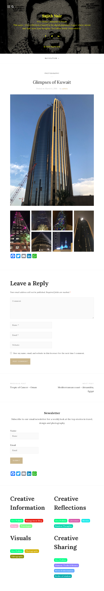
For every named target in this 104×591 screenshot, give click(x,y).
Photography (52, 73)
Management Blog (34, 520)
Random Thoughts (63, 526)
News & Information (64, 570)
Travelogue (26, 526)
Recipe (14, 526)
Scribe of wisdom (63, 576)
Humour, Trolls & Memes (66, 565)
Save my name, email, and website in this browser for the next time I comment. (48, 353)
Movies (85, 520)
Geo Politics (16, 520)
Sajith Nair (52, 16)
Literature (74, 520)
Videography (17, 556)
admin (65, 88)
